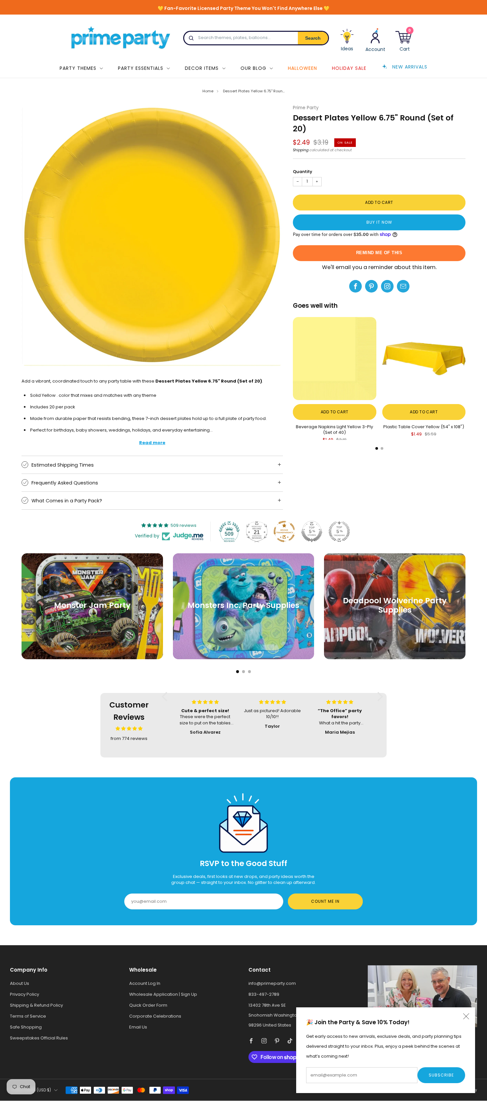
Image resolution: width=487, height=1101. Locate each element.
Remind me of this (379, 252)
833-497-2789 (263, 994)
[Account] (375, 39)
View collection (92, 627)
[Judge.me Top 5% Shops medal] (311, 531)
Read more (152, 442)
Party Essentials (140, 68)
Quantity (302, 171)
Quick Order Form (148, 1005)
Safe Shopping (26, 1027)
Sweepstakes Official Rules (39, 1038)
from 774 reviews (129, 738)
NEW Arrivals (409, 66)
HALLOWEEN (302, 68)
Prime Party (306, 108)
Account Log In (144, 983)
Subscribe (441, 1075)
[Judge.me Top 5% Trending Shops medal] (339, 531)
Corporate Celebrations (155, 1016)
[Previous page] (293, 359)
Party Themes (78, 68)
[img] (129, 728)
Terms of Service (28, 1016)
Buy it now (379, 222)
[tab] (376, 448)
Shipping (300, 150)
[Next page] (465, 359)
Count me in (325, 901)
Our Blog (253, 68)
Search (313, 38)
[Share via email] (403, 286)
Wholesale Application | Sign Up (163, 994)
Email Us (138, 1027)
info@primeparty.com (272, 983)
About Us (19, 983)
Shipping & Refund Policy (36, 1005)
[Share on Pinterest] (371, 286)
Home (207, 91)
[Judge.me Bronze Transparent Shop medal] (284, 531)
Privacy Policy (24, 994)
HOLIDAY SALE (349, 68)
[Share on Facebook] (355, 286)
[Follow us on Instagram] (387, 286)
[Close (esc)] (466, 1016)
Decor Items (202, 68)
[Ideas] (347, 42)
